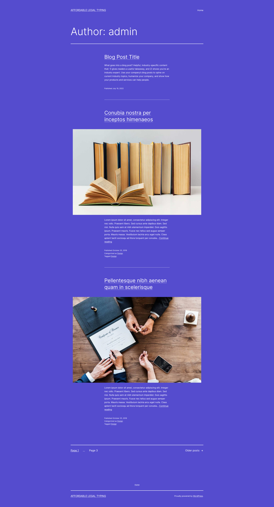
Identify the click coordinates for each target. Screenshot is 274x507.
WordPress (198, 496)
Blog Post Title (121, 57)
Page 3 (93, 450)
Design (120, 253)
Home (200, 10)
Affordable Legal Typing (88, 10)
